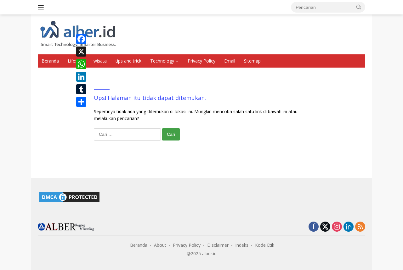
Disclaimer (218, 245)
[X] (81, 51)
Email (229, 61)
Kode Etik (264, 245)
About (160, 245)
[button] (359, 7)
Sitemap (252, 61)
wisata (100, 61)
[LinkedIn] (81, 76)
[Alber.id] (66, 226)
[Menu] (42, 7)
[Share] (81, 102)
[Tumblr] (81, 89)
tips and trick (128, 61)
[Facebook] (81, 39)
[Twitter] (325, 227)
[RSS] (360, 227)
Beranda (50, 61)
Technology (162, 61)
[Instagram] (337, 227)
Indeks (241, 245)
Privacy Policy (201, 61)
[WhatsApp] (81, 64)
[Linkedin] (348, 227)
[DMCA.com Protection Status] (69, 197)
